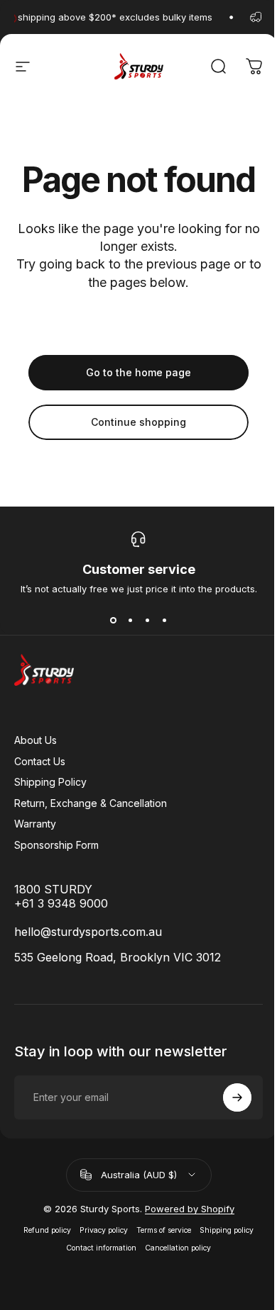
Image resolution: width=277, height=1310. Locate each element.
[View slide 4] (164, 619)
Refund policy (47, 1230)
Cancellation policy (178, 1248)
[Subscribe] (237, 1097)
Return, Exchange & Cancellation (90, 803)
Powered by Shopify (189, 1208)
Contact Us (39, 761)
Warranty (35, 824)
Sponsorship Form (56, 845)
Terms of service (163, 1230)
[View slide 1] (112, 619)
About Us (35, 740)
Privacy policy (104, 1230)
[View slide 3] (147, 619)
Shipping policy (227, 1230)
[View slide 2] (129, 619)
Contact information (101, 1248)
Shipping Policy (50, 782)
